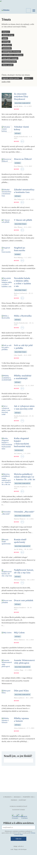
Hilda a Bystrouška (23, 315)
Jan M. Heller (18, 106)
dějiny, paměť (8, 65)
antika (5, 38)
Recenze (16, 109)
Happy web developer (20, 849)
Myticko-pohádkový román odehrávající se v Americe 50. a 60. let (24, 477)
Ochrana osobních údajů (18, 806)
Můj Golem (19, 632)
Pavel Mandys (18, 166)
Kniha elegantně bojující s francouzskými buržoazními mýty (22, 442)
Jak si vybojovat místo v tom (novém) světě (24, 407)
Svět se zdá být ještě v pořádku (23, 346)
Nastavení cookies (18, 809)
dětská (17, 133)
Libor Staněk (18, 355)
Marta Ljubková (19, 698)
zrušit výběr (6, 82)
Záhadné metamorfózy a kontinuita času (24, 190)
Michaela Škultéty (19, 580)
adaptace (6, 32)
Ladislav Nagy (18, 670)
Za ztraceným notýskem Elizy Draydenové (21, 96)
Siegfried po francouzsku (19, 249)
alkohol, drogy (8, 35)
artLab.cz (21, 846)
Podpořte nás (28, 797)
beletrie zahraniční (22, 103)
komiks (17, 163)
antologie (6, 42)
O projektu (7, 797)
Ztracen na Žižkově (23, 159)
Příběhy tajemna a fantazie (21, 719)
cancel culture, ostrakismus (12, 55)
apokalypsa (7, 45)
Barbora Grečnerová (20, 293)
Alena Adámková (19, 728)
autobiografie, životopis (11, 52)
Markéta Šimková (19, 519)
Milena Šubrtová (19, 640)
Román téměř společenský (20, 540)
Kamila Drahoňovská (21, 136)
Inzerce (14, 800)
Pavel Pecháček (19, 385)
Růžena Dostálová (20, 607)
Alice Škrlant (18, 227)
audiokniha (7, 48)
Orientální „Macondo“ (24, 511)
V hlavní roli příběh (23, 220)
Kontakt (22, 800)
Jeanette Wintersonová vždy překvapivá (24, 661)
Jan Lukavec (18, 453)
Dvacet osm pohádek (23, 600)
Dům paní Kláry (21, 690)
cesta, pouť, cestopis (10, 58)
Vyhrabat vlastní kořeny (21, 128)
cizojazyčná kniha (9, 62)
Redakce (17, 797)
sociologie (19, 450)
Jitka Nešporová (19, 199)
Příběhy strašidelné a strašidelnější (22, 376)
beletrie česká (20, 224)
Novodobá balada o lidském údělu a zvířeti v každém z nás (22, 282)
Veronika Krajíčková (20, 486)
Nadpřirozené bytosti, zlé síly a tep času (24, 571)
